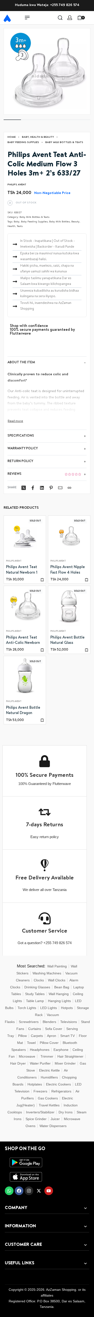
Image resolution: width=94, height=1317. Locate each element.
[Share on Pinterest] (51, 488)
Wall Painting (57, 966)
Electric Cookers (58, 1084)
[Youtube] (48, 1190)
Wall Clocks (56, 980)
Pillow (22, 1036)
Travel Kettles (49, 1105)
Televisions (68, 1022)
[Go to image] (12, 119)
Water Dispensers (53, 1126)
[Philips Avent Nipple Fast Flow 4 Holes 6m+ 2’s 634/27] (69, 536)
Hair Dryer (18, 1063)
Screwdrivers (29, 1022)
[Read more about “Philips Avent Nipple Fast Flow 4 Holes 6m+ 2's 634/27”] (86, 579)
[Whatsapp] (9, 1190)
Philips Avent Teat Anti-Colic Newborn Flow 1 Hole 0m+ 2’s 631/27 (23, 641)
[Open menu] (27, 17)
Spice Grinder (36, 1119)
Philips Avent (13, 561)
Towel (31, 1043)
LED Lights (48, 1008)
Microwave (27, 1056)
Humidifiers (49, 1077)
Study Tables (35, 994)
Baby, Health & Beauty (38, 137)
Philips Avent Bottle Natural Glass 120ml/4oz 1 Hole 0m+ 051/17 (67, 641)
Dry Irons (66, 1112)
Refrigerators (61, 1091)
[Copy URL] (69, 488)
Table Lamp (35, 1001)
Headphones (39, 1050)
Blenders (49, 1022)
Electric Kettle (49, 1070)
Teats (20, 226)
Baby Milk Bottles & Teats (64, 142)
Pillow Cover (49, 1043)
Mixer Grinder (65, 1063)
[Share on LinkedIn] (42, 488)
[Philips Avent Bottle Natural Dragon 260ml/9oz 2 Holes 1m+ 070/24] (25, 677)
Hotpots (67, 1008)
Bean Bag (61, 987)
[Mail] (60, 488)
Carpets (37, 1036)
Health (11, 226)
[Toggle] (15, 421)
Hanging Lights (59, 1001)
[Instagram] (29, 1190)
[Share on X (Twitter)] (23, 488)
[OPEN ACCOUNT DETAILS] (69, 17)
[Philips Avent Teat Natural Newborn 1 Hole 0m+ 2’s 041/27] (25, 536)
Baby (17, 221)
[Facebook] (19, 1190)
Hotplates (34, 1084)
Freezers (40, 1091)
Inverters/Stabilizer (40, 1112)
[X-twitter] (38, 1190)
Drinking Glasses (37, 987)
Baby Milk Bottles (59, 221)
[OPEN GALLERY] (47, 71)
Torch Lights (27, 1008)
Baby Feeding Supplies (23, 142)
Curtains (34, 1029)
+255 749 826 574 (64, 5)
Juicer (55, 1119)
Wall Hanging (59, 994)
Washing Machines (47, 973)
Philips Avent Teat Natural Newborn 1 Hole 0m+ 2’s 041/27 (23, 571)
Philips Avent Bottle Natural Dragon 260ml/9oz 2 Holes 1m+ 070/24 (23, 711)
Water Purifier (40, 1063)
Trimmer (46, 1056)
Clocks (39, 980)
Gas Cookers (48, 1098)
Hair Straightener (70, 1056)
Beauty (75, 221)
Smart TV (67, 1036)
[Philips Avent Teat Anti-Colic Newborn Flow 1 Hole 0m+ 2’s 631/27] (25, 607)
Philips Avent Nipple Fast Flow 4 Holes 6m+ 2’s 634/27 (67, 571)
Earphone (61, 1050)
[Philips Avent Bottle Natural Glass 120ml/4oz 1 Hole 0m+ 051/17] (69, 607)
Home (11, 137)
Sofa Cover (53, 1029)
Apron (51, 1036)
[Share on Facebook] (33, 488)
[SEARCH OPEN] (60, 17)
